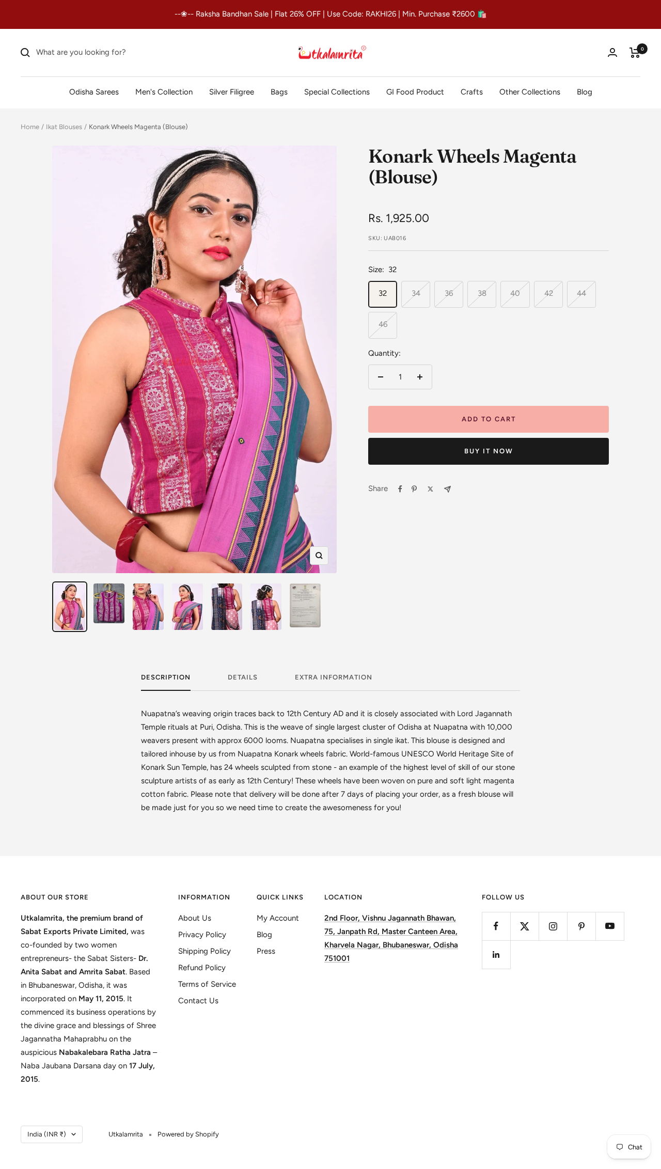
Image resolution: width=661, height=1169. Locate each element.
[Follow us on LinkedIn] (496, 954)
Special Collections (337, 91)
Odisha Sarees (94, 91)
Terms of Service (207, 984)
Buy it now (488, 451)
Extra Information (333, 677)
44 (581, 293)
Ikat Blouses (64, 127)
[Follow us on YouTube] (609, 926)
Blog (584, 91)
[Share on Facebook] (400, 489)
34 (416, 293)
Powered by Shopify (188, 1134)
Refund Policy (202, 967)
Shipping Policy (204, 951)
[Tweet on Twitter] (430, 489)
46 (383, 324)
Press (266, 951)
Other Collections (529, 91)
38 (482, 293)
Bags (279, 91)
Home (30, 127)
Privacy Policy (202, 934)
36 (449, 293)
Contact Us (198, 1000)
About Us (194, 918)
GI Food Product (415, 91)
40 (515, 293)
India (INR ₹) (46, 1134)
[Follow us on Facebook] (496, 926)
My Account (278, 918)
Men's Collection (164, 91)
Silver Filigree (231, 91)
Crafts (472, 91)
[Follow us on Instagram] (553, 926)
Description (166, 677)
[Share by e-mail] (447, 489)
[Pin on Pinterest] (414, 489)
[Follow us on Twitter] (524, 926)
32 (383, 293)
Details (243, 677)
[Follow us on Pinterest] (581, 926)
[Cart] (634, 53)
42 (548, 293)
